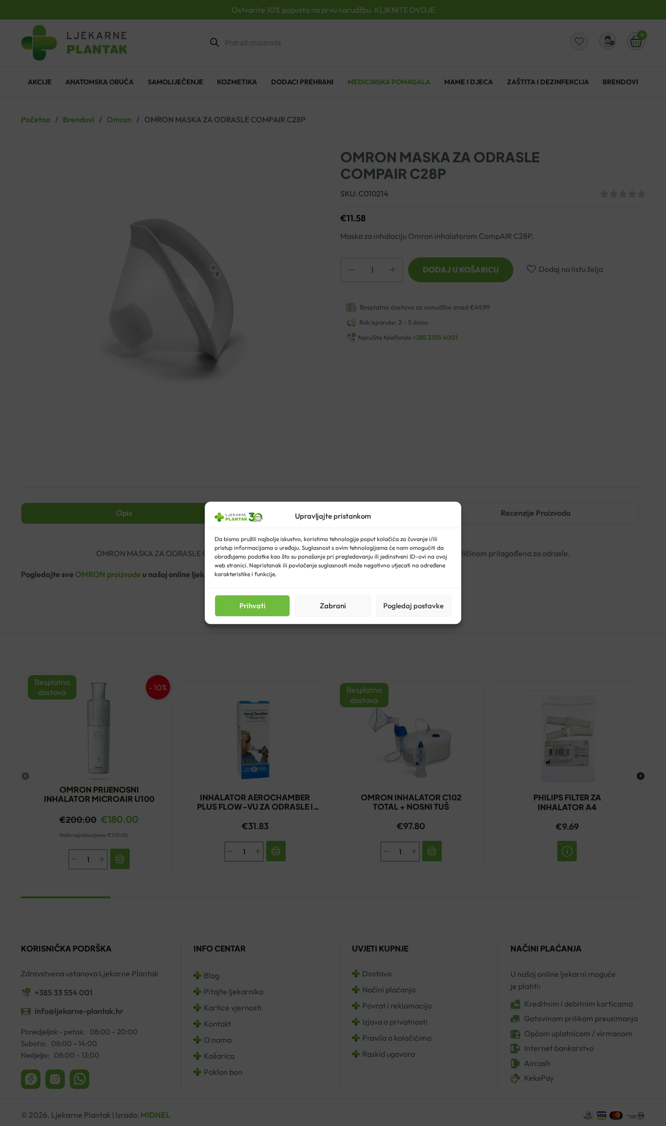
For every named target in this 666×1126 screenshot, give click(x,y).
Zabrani (333, 605)
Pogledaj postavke (413, 605)
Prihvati (252, 605)
